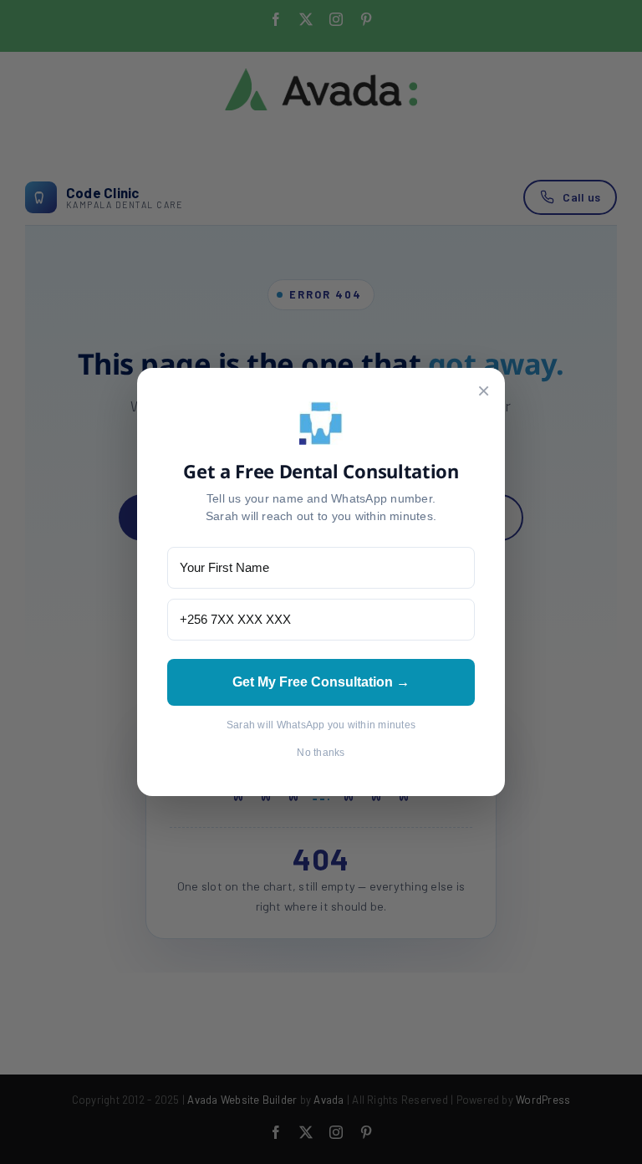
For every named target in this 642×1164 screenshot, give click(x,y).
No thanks (320, 752)
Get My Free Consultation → (321, 682)
